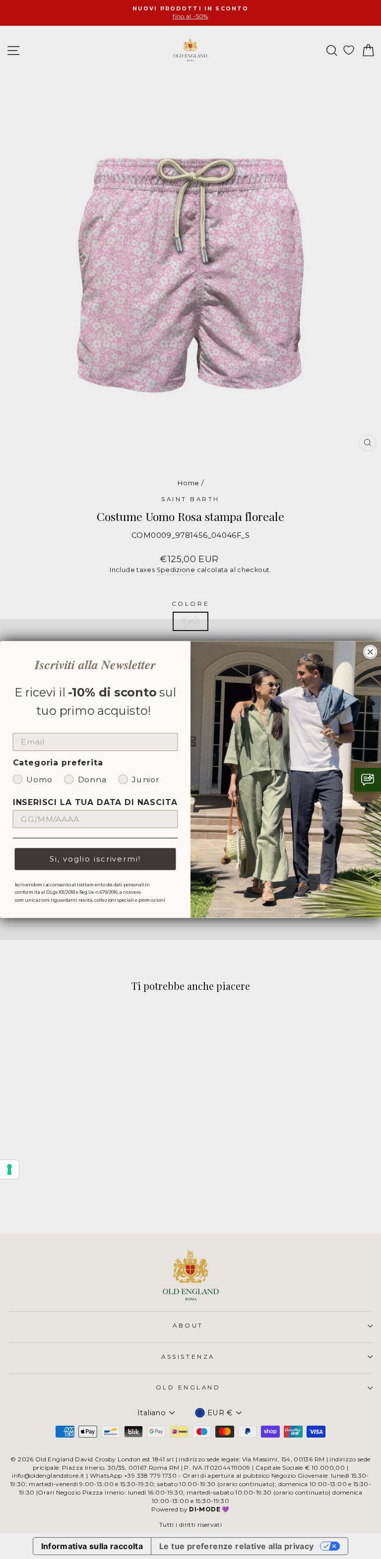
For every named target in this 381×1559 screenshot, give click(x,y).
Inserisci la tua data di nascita (95, 802)
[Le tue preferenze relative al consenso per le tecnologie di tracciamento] (9, 1169)
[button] (367, 780)
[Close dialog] (371, 652)
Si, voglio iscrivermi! (95, 859)
